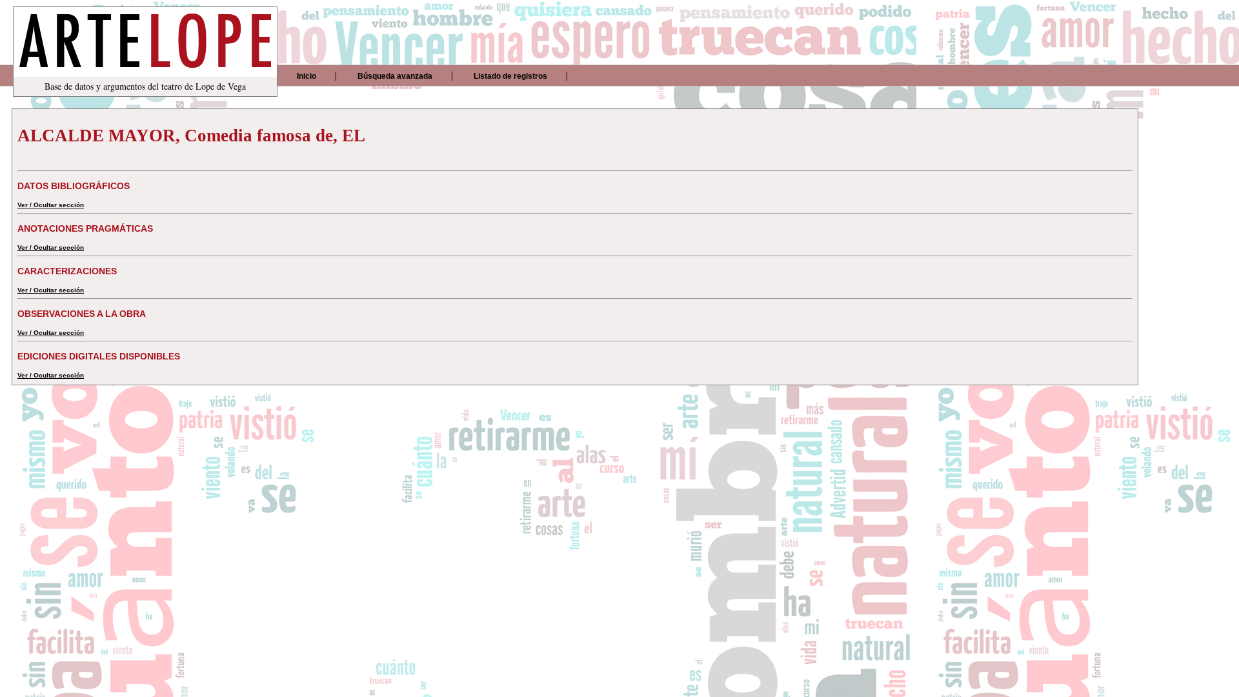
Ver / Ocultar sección (50, 204)
